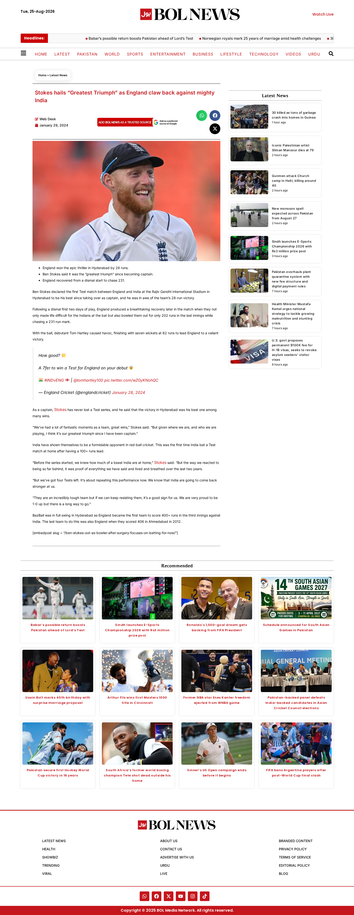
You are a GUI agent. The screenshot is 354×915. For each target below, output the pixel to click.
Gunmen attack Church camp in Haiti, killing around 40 (294, 180)
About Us (168, 841)
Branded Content (296, 841)
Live (163, 873)
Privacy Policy (293, 849)
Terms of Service (295, 857)
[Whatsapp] (144, 896)
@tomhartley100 (88, 380)
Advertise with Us (177, 857)
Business (203, 54)
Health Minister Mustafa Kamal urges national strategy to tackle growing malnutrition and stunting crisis (293, 313)
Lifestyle (231, 54)
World (112, 54)
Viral (47, 873)
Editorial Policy (294, 865)
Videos (293, 54)
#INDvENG (54, 380)
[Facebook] (156, 896)
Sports (135, 54)
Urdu (314, 54)
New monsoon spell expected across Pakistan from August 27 (292, 213)
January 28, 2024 (128, 392)
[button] (201, 115)
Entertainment (168, 54)
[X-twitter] (168, 896)
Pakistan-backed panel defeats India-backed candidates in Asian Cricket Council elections (296, 702)
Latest (62, 54)
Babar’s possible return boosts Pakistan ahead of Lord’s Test (123, 38)
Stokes (60, 409)
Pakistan (87, 54)
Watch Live (323, 14)
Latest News (58, 75)
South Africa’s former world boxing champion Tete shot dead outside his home (137, 775)
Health (48, 849)
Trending (50, 865)
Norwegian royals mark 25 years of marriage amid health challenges (243, 38)
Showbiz (50, 857)
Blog (283, 873)
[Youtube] (180, 896)
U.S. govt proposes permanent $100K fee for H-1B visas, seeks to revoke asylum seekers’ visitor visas (294, 349)
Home (41, 54)
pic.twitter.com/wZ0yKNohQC (131, 380)
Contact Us (171, 849)
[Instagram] (192, 896)
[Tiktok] (205, 896)
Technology (264, 54)
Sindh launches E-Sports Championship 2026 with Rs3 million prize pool (292, 246)
